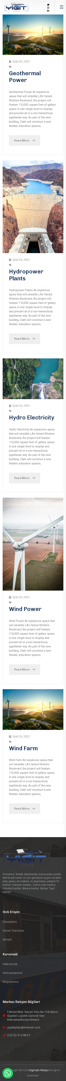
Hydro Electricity (31, 417)
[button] (7, 1073)
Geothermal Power (25, 76)
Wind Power (25, 609)
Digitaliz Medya (39, 1070)
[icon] (48, 5)
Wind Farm (23, 748)
